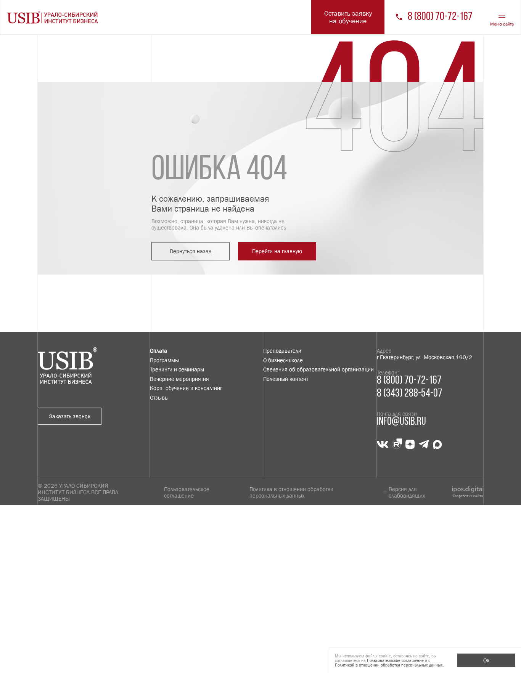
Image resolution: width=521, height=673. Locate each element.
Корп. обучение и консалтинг (186, 388)
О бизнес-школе (283, 360)
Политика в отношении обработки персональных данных (291, 492)
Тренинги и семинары (177, 369)
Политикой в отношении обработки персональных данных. (389, 665)
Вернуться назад (190, 251)
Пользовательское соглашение (186, 492)
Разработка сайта (468, 496)
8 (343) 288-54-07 (409, 394)
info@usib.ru (401, 422)
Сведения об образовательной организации (318, 369)
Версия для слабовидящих (407, 492)
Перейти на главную (277, 251)
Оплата (158, 350)
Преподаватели (282, 350)
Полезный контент (285, 379)
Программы (164, 360)
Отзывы (159, 397)
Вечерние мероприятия (179, 379)
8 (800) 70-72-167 (440, 17)
